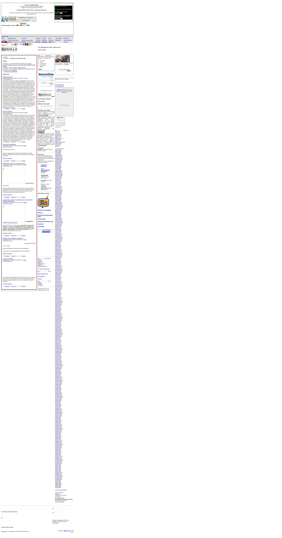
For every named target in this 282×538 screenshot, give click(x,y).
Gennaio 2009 (58, 208)
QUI (61, 13)
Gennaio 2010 (58, 224)
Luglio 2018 (58, 359)
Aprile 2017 (58, 339)
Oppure (13, 108)
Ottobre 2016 (58, 331)
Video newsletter (22, 67)
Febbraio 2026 (58, 479)
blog (26, 78)
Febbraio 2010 (58, 225)
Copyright (40, 285)
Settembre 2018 (58, 361)
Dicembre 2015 (58, 318)
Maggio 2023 (58, 435)
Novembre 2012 (59, 269)
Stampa (23, 108)
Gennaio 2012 (58, 256)
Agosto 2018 (58, 360)
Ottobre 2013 (58, 283)
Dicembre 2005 (58, 159)
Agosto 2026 (58, 487)
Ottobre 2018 (58, 363)
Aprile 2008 (58, 196)
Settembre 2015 (58, 314)
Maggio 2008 (58, 197)
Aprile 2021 (58, 402)
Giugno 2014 (58, 294)
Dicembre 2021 (58, 413)
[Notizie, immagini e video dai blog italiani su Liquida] (56, 510)
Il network (38, 38)
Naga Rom (40, 224)
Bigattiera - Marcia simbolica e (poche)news (13, 238)
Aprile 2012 (58, 259)
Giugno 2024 (58, 453)
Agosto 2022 (58, 423)
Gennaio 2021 (58, 398)
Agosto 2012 (58, 265)
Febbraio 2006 (58, 162)
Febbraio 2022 (58, 416)
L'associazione (4, 36)
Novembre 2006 (59, 174)
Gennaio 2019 (58, 367)
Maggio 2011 (58, 245)
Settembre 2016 (58, 330)
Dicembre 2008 (58, 207)
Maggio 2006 (58, 166)
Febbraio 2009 (58, 209)
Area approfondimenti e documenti (45, 170)
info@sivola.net (42, 145)
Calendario (66, 38)
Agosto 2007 (58, 185)
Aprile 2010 (58, 228)
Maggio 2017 (58, 340)
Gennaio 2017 (58, 335)
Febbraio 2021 (58, 400)
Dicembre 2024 (58, 461)
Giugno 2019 (58, 373)
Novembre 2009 (59, 221)
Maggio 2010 (58, 229)
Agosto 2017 (58, 344)
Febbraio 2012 (58, 257)
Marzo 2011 (58, 242)
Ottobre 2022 (58, 426)
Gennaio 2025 (58, 462)
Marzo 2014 (58, 290)
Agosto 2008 (58, 201)
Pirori (50, 38)
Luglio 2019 (58, 375)
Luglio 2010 (58, 232)
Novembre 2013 (59, 285)
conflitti (25, 202)
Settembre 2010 (58, 234)
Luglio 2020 (58, 390)
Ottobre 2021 (58, 410)
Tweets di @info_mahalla (7, 527)
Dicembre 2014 (58, 302)
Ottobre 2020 (58, 394)
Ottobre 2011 (58, 252)
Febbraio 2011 (58, 241)
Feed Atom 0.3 (60, 86)
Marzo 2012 (58, 258)
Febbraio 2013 (58, 273)
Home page (4, 531)
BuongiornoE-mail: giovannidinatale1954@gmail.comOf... (64, 498)
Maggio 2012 (58, 261)
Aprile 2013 (58, 275)
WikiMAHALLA (12, 38)
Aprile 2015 (58, 307)
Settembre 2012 (58, 266)
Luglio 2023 (58, 438)
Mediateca (44, 40)
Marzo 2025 (58, 464)
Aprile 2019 (58, 371)
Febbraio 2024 (58, 447)
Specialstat (55, 522)
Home (2, 38)
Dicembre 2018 (58, 365)
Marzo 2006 (58, 163)
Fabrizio (6, 145)
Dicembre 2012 (58, 270)
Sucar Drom (7, 78)
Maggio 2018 (58, 356)
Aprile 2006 (58, 164)
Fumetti (23, 42)
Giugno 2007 (58, 183)
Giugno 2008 (58, 199)
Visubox (40, 278)
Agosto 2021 (58, 408)
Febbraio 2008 (58, 193)
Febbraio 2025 (58, 463)
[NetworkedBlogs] (46, 229)
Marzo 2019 (58, 369)
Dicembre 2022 (58, 429)
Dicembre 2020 (58, 397)
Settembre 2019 (58, 377)
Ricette (50, 42)
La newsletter (58, 38)
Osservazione (41, 226)
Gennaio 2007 (58, 176)
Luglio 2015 (58, 311)
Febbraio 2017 (58, 336)
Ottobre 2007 (58, 188)
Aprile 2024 (58, 450)
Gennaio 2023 (58, 430)
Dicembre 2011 (58, 254)
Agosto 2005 (58, 154)
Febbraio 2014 (58, 289)
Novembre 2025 (59, 475)
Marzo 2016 (58, 322)
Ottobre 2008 (58, 204)
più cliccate (46, 269)
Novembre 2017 (59, 348)
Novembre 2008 (59, 205)
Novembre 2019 (59, 380)
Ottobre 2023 (58, 442)
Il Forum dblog (41, 276)
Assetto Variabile (68, 40)
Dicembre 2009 (58, 222)
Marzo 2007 (58, 179)
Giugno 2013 (58, 278)
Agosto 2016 (58, 328)
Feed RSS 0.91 (60, 84)
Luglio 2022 (58, 422)
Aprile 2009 (58, 212)
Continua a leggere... (7, 158)
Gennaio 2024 (58, 446)
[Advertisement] (37, 31)
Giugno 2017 (58, 341)
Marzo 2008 (58, 195)
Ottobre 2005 (58, 156)
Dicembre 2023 (58, 445)
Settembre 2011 (58, 250)
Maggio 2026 (58, 483)
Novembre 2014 (59, 300)
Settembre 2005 (58, 155)
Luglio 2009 (58, 216)
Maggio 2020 (58, 388)
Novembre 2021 (59, 412)
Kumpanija (40, 263)
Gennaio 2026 (58, 478)
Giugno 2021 (58, 405)
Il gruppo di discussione (13, 40)
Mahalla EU (58, 40)
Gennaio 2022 (58, 414)
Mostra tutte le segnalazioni (10, 71)
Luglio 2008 (58, 200)
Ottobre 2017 (58, 347)
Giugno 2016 (58, 326)
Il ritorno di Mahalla (7, 111)
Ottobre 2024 (58, 458)
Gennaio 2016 (58, 319)
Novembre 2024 (59, 459)
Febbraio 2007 (58, 177)
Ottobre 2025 (58, 474)
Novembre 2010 (59, 237)
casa (56, 133)
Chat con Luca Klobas (8, 258)
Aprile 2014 (58, 291)
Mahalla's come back (7, 77)
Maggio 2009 (58, 213)
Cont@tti (66, 42)
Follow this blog (46, 231)
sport (56, 146)
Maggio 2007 (58, 181)
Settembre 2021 (58, 409)
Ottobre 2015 (58, 315)
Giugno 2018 (58, 357)
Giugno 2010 (58, 230)
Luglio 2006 (58, 168)
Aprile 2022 (58, 418)
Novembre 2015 (59, 316)
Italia (39, 262)
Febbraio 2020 (58, 384)
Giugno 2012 (58, 262)
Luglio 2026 (58, 486)
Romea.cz (40, 212)
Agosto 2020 (58, 392)
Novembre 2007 (59, 189)
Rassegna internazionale (27, 40)
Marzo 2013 (58, 274)
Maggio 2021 (58, 404)
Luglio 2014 (58, 295)
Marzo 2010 (58, 226)
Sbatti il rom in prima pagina (9, 144)
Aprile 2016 (58, 323)
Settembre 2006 (58, 171)
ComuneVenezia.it (29, 183)
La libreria (38, 40)
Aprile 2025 (58, 466)
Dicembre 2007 (58, 191)
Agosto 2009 (58, 217)
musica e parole (41, 266)
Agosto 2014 (58, 297)
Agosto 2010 (58, 233)
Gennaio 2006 (58, 160)
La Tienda (3, 40)
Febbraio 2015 (58, 304)
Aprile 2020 (58, 386)
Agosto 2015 (58, 312)
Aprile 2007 (58, 180)
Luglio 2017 (58, 343)
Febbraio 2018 (58, 352)
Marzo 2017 (58, 338)
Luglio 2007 (58, 184)
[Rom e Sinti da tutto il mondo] (56, 515)
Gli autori (24, 38)
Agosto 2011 (58, 249)
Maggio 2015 (58, 308)
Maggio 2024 (58, 451)
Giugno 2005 (58, 151)
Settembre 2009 (58, 218)
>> (19, 108)
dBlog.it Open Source (43, 273)
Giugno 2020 (58, 389)
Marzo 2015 (58, 306)
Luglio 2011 (58, 248)
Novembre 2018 (59, 364)
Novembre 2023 (59, 443)
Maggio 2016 (58, 324)
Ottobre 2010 (58, 236)
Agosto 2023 (58, 439)
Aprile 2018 (58, 355)
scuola (24, 164)
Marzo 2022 (58, 417)
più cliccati (63, 490)
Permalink (6, 108)
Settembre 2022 (58, 425)
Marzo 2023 (58, 433)
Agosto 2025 (58, 471)
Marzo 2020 (58, 385)
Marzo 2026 (58, 480)
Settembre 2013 (58, 282)
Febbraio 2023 (58, 431)
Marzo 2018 (58, 353)
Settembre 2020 (58, 393)
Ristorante (44, 42)
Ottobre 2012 (58, 267)
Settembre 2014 (58, 298)
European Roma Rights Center (45, 221)
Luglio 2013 (58, 279)
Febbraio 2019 (58, 368)
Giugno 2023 (58, 437)
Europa (39, 261)
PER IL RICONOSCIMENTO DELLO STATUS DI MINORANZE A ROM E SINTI (19, 65)
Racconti (38, 42)
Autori (39, 282)
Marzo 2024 (58, 449)
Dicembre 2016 (58, 334)
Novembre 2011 (59, 253)
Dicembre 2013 (58, 286)
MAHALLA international (44, 210)
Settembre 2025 (58, 472)
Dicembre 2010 (58, 238)
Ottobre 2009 (58, 220)
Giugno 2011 (58, 246)
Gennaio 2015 (58, 303)
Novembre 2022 (59, 427)
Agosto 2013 (58, 281)
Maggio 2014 (58, 293)
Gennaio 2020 (58, 382)
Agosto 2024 (58, 455)
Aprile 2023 (58, 434)
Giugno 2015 (58, 310)
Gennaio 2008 (58, 192)
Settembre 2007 (58, 187)
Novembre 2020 (59, 396)
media (24, 145)
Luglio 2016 (58, 327)
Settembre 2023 (58, 441)
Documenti (51, 40)
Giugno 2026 (58, 484)
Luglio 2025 (58, 470)
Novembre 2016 (59, 332)
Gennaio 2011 (58, 240)
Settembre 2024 (58, 457)
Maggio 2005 (58, 150)
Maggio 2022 (58, 420)
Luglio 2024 (58, 454)
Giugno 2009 (58, 215)
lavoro (56, 139)
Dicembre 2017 (58, 349)
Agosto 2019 (58, 376)
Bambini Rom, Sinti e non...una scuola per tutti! (14, 163)
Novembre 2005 (59, 158)
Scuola (9, 42)
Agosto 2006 (58, 170)
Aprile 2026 (58, 482)
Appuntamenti (44, 175)
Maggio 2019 (58, 372)
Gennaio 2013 (58, 271)
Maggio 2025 (58, 467)
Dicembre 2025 (58, 476)
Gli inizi (44, 38)
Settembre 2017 (58, 345)
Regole (56, 143)
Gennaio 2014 (58, 287)
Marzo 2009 (58, 211)
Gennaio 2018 (58, 351)
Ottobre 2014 (58, 299)
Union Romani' (42, 219)
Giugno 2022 (58, 421)
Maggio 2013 (58, 277)
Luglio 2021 (58, 406)
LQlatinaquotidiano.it (13, 222)
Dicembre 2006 (58, 175)
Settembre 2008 (58, 203)
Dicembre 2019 (58, 381)
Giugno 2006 (58, 167)
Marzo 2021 (58, 401)
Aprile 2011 (58, 244)
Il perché (40, 283)
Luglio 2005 (58, 152)
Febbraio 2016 (58, 320)
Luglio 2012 (58, 263)
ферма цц (57, 494)
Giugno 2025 (58, 468)
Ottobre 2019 (58, 379)
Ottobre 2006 (58, 172)
